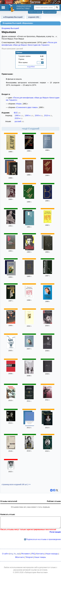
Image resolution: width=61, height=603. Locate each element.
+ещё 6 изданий (30, 128)
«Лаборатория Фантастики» (36, 572)
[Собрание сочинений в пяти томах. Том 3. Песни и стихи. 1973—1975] (47, 273)
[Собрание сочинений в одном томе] (29, 399)
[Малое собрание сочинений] (48, 419)
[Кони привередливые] (29, 419)
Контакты (40, 554)
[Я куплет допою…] (13, 169)
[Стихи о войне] (11, 398)
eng (11, 554)
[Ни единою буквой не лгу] (11, 197)
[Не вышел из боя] (29, 148)
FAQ (33, 554)
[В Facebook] (54, 490)
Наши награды (52, 554)
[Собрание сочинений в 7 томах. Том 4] (11, 268)
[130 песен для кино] (11, 223)
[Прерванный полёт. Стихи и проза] (29, 448)
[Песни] (47, 371)
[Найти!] (57, 7)
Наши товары (40, 557)
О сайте (5, 554)
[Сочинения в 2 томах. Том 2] (47, 299)
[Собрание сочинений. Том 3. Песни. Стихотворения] (11, 371)
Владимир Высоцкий (10, 28)
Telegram (29, 557)
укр (18, 554)
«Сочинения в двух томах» (26, 107)
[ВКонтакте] (51, 490)
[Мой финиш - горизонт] (29, 346)
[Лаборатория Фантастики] (12, 8)
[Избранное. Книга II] (11, 348)
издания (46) (33, 17)
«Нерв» (18, 104)
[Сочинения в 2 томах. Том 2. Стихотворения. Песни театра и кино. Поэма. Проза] (29, 324)
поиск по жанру (35, 12)
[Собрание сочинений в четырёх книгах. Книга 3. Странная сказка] (11, 298)
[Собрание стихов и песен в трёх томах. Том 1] (47, 148)
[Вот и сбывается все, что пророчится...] (11, 421)
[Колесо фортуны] (47, 348)
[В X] (57, 490)
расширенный (50, 12)
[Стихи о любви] (29, 373)
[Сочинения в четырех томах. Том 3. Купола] (29, 243)
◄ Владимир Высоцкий (13, 17)
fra (15, 554)
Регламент (25, 554)
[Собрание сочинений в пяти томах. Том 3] (11, 449)
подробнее (31, 66)
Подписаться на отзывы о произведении (43, 539)
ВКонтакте (19, 557)
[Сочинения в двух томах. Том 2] (29, 218)
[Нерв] (29, 172)
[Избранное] (11, 248)
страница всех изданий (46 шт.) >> (16, 484)
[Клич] (11, 149)
